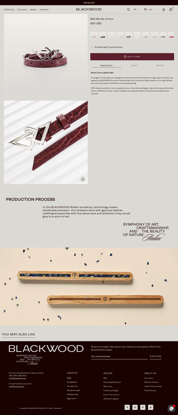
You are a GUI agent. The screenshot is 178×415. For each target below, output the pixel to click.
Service (160, 65)
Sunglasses (72, 382)
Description (106, 65)
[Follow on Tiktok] (150, 407)
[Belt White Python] (111, 36)
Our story (22, 9)
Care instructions (111, 395)
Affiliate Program (111, 399)
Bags (69, 378)
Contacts (44, 9)
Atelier (33, 9)
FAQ (105, 378)
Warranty (107, 386)
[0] (170, 9)
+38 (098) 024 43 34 (17, 376)
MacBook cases (73, 390)
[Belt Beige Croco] (120, 36)
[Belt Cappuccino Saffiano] (163, 36)
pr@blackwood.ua (16, 386)
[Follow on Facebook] (127, 407)
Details (134, 65)
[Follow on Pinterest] (142, 407)
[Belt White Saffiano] (137, 36)
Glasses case (72, 394)
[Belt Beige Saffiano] (145, 36)
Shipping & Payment (112, 382)
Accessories (72, 386)
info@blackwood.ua (17, 378)
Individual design (111, 390)
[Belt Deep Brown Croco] (128, 36)
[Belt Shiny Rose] (94, 36)
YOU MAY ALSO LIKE (18, 334)
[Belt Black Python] (102, 36)
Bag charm (72, 398)
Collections (9, 9)
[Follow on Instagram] (135, 407)
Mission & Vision (151, 382)
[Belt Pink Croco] (154, 36)
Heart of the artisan (153, 386)
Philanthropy (150, 390)
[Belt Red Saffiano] (171, 36)
